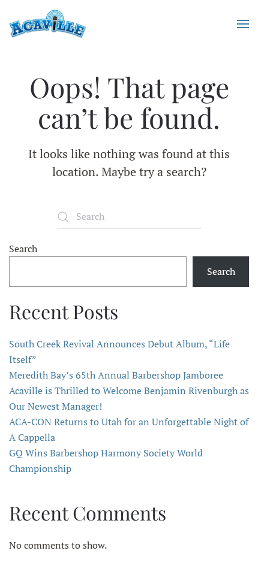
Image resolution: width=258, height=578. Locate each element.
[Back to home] (47, 24)
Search (23, 248)
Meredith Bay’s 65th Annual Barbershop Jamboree (116, 375)
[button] (243, 24)
